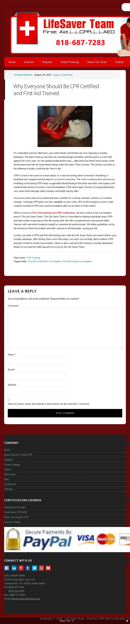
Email (11, 369)
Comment (13, 305)
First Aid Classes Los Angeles (77, 261)
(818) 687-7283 (16, 587)
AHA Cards (10, 474)
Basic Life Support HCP (16, 517)
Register (8, 459)
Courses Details (12, 522)
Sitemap (8, 489)
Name (12, 354)
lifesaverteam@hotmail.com (25, 598)
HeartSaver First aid (14, 507)
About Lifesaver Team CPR (18, 454)
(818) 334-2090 (16, 591)
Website (12, 384)
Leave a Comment (62, 74)
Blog (6, 479)
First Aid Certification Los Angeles (44, 261)
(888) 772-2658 (17, 595)
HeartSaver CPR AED (15, 512)
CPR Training (33, 257)
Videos (7, 469)
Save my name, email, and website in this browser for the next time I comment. (48, 403)
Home (7, 449)
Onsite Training (12, 464)
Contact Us (10, 484)
